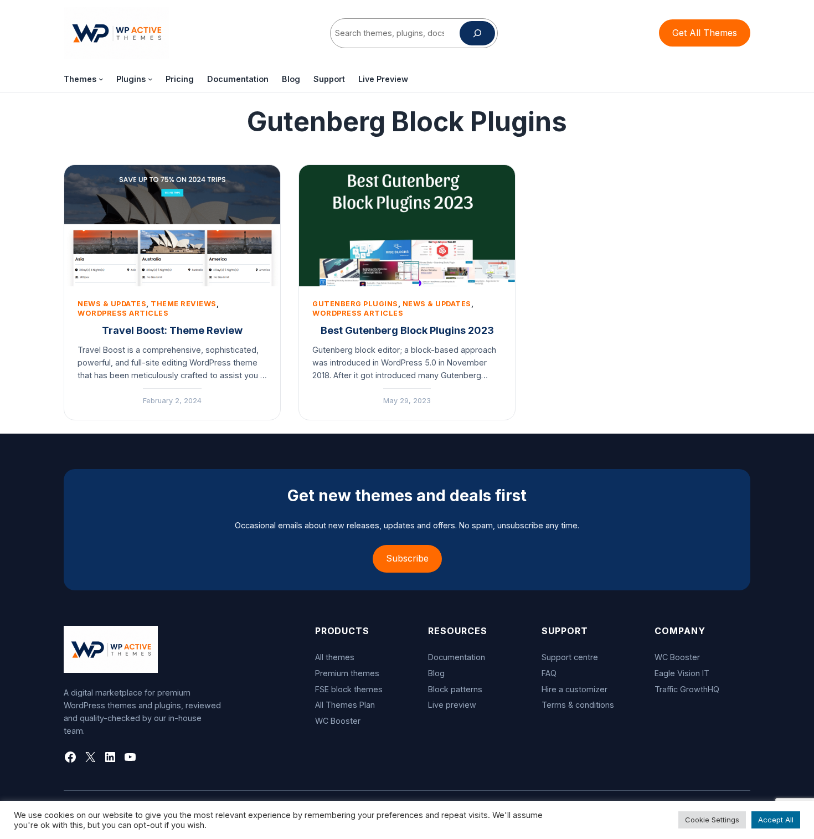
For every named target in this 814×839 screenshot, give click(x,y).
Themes (80, 79)
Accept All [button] (776, 819)
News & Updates (112, 304)
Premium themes (347, 673)
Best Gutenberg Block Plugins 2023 (407, 330)
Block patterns (455, 689)
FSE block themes (349, 689)
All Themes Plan (345, 704)
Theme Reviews (184, 304)
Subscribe (407, 558)
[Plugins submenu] (150, 78)
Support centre (570, 657)
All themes (334, 657)
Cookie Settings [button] (712, 819)
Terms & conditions (578, 704)
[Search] (477, 33)
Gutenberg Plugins (355, 304)
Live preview (452, 704)
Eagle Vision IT (682, 673)
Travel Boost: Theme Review (172, 330)
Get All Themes (704, 32)
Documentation (456, 657)
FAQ (549, 673)
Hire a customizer (574, 689)
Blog (436, 673)
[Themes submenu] (101, 78)
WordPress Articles (123, 313)
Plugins (131, 79)
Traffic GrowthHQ (687, 689)
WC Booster (337, 720)
